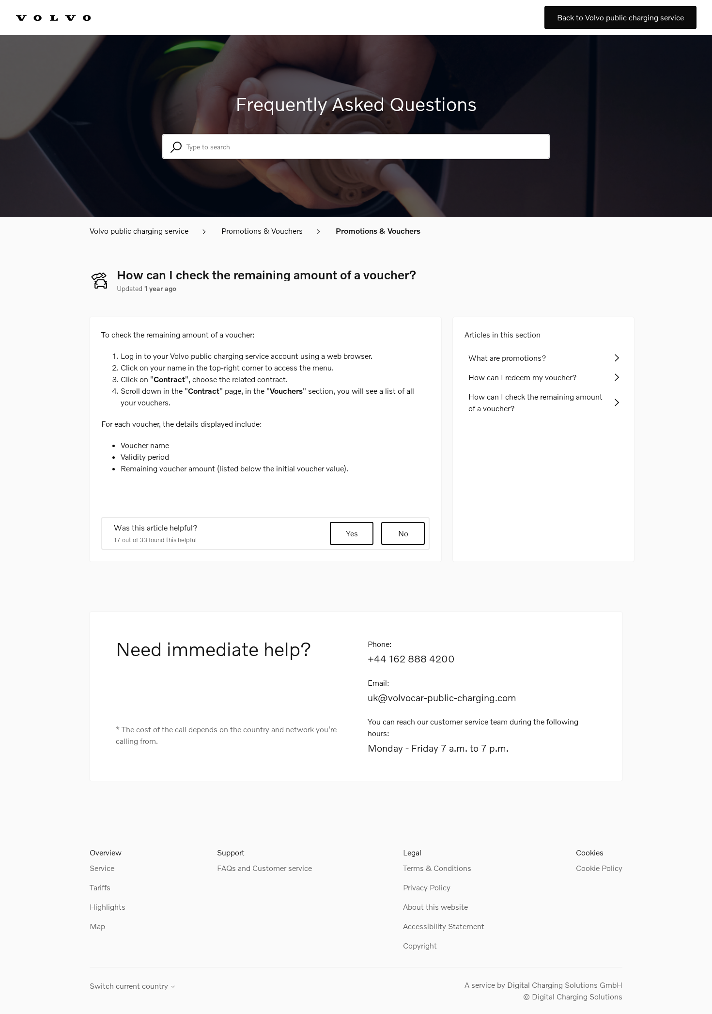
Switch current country (130, 986)
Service (102, 867)
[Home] (63, 17)
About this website (435, 906)
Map (97, 926)
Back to (620, 17)
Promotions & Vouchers (262, 230)
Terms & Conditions (437, 867)
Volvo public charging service (139, 230)
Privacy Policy (426, 887)
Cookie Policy (599, 867)
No (403, 533)
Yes (352, 533)
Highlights (107, 906)
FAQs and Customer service (264, 867)
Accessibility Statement (443, 926)
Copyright (420, 945)
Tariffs (100, 887)
